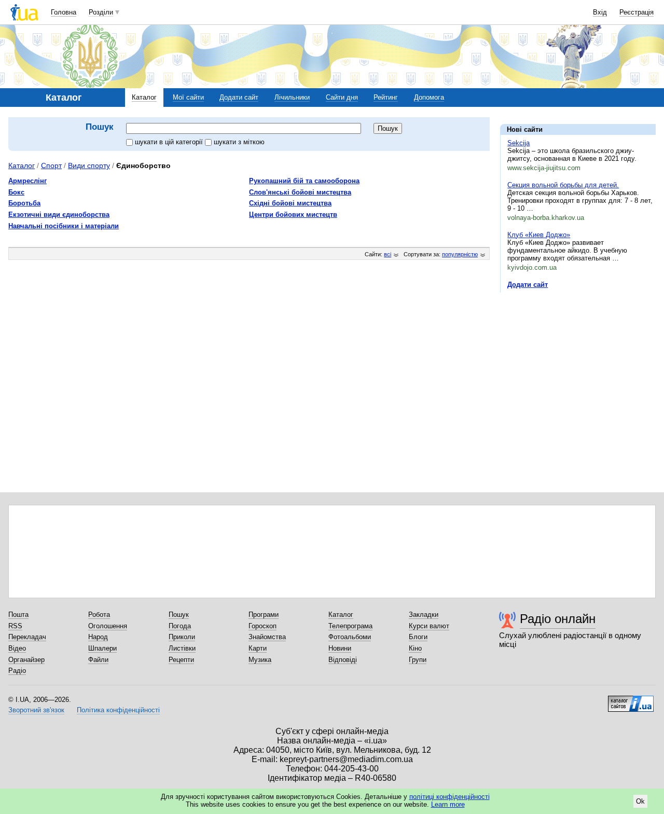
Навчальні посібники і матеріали (63, 226)
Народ (98, 637)
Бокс (16, 192)
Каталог (144, 97)
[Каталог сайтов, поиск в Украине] (631, 700)
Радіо (17, 670)
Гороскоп (262, 626)
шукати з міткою (239, 142)
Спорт (51, 165)
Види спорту (89, 165)
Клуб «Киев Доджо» (538, 235)
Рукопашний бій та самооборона (304, 181)
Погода (180, 626)
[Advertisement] (578, 364)
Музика (259, 660)
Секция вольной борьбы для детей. (563, 185)
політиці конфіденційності (449, 797)
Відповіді (342, 660)
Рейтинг (386, 97)
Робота (99, 614)
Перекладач (27, 637)
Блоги (418, 637)
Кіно (415, 648)
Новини (339, 648)
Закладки (423, 614)
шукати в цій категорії (170, 142)
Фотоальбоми (349, 637)
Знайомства (267, 637)
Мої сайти (188, 97)
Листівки (182, 648)
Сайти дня (342, 97)
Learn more (448, 804)
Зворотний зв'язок (36, 710)
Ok (640, 801)
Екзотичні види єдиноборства (58, 214)
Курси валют (429, 626)
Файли (98, 660)
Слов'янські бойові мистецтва (300, 192)
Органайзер (26, 660)
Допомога (429, 97)
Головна (63, 12)
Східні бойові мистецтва (290, 203)
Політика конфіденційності (118, 710)
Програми (263, 614)
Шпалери (102, 648)
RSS (15, 626)
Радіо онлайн (558, 619)
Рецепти (181, 660)
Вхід (600, 12)
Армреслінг (27, 181)
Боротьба (24, 203)
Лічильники (292, 97)
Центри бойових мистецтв (293, 214)
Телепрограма (350, 626)
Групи (417, 660)
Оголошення (107, 626)
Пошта (18, 614)
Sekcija (518, 143)
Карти (257, 648)
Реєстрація (636, 12)
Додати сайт (238, 97)
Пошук (179, 614)
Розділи (101, 12)
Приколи (182, 637)
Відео (17, 648)
